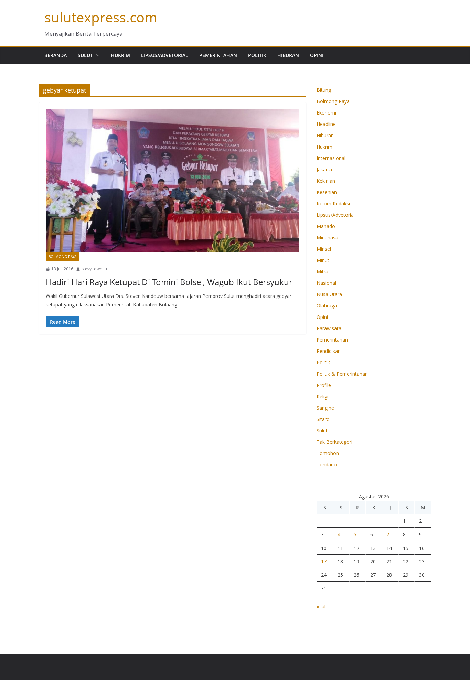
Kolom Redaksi (333, 203)
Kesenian (327, 192)
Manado (326, 226)
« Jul (321, 606)
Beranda (55, 55)
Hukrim (120, 55)
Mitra (322, 271)
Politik (257, 55)
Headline (326, 124)
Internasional (331, 158)
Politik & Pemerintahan (342, 373)
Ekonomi (326, 112)
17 (324, 561)
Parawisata (329, 328)
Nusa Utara (329, 294)
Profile (324, 385)
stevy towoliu (94, 269)
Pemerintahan (218, 55)
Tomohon (328, 453)
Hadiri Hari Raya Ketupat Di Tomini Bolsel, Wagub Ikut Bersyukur (169, 282)
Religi (322, 396)
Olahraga (327, 305)
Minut (323, 260)
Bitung (324, 90)
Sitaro (323, 419)
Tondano (327, 464)
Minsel (324, 249)
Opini (316, 55)
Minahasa (327, 237)
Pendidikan (329, 351)
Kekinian (326, 180)
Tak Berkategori (334, 442)
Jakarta (324, 169)
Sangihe (325, 407)
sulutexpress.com (100, 17)
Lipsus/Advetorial (164, 55)
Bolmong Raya (62, 256)
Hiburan (288, 55)
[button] (96, 55)
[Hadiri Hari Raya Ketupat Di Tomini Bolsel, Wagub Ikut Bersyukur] (172, 180)
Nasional (326, 283)
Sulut (85, 55)
